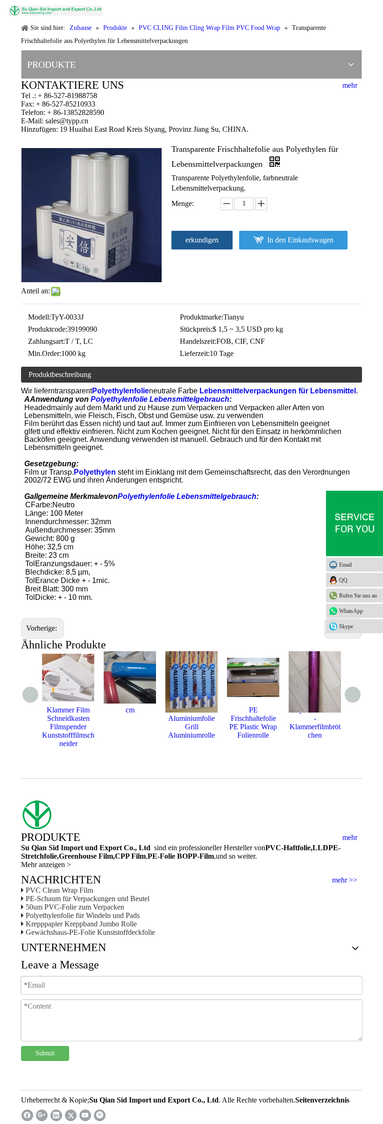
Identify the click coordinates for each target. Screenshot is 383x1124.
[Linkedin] (56, 1115)
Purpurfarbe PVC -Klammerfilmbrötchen (315, 722)
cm (130, 710)
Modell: (39, 317)
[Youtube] (85, 1115)
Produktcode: (47, 329)
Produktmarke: (201, 317)
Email (345, 565)
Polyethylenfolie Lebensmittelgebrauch (160, 399)
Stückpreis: (196, 329)
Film (105, 856)
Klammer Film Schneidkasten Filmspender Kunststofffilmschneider (68, 726)
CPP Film (130, 856)
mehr (349, 85)
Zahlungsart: (46, 341)
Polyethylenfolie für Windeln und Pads (83, 915)
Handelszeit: (198, 341)
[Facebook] (27, 1115)
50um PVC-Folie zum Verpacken (75, 907)
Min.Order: (44, 353)
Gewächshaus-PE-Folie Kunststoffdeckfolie (90, 932)
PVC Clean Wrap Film (59, 890)
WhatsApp (351, 611)
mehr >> (344, 880)
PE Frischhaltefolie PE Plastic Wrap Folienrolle (253, 722)
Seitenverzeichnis (322, 1100)
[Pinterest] (100, 1115)
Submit (45, 1053)
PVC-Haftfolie (288, 848)
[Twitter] (71, 1115)
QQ (343, 580)
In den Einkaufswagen (300, 240)
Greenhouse (78, 856)
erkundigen (202, 240)
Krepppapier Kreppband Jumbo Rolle (81, 924)
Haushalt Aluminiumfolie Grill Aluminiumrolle (191, 722)
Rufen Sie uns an (358, 595)
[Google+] (42, 1115)
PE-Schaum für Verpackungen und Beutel (87, 899)
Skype (346, 626)
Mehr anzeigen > (46, 864)
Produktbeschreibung (59, 374)
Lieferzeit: (195, 353)
